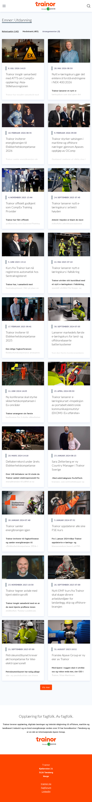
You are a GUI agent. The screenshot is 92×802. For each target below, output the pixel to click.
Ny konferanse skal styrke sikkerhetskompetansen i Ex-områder (21, 401)
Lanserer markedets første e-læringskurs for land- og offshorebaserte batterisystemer (68, 338)
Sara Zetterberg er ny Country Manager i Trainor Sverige (68, 465)
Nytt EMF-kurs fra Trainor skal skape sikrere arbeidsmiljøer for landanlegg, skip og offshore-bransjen (69, 598)
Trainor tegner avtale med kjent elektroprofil (21, 592)
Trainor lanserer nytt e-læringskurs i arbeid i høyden (66, 207)
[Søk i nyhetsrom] (89, 6)
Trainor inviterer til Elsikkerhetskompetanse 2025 (20, 336)
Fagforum (46, 787)
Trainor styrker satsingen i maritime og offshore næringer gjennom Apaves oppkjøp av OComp (67, 144)
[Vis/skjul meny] (4, 6)
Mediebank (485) (31, 31)
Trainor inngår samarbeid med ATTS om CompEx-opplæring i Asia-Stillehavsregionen (21, 80)
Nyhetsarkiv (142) (10, 31)
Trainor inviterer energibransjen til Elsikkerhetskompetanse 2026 (20, 144)
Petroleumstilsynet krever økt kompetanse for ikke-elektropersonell (21, 659)
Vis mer (46, 687)
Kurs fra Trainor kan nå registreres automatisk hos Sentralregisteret (22, 271)
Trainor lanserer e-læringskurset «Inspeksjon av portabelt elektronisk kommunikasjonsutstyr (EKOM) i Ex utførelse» (67, 405)
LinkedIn (46, 791)
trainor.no (46, 783)
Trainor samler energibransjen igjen (18, 528)
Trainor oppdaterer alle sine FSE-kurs (68, 528)
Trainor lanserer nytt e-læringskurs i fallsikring (66, 270)
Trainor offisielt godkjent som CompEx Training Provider (20, 207)
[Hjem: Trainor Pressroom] (45, 5)
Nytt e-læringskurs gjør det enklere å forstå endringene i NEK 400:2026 (68, 78)
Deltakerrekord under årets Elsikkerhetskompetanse (23, 463)
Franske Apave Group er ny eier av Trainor (68, 657)
